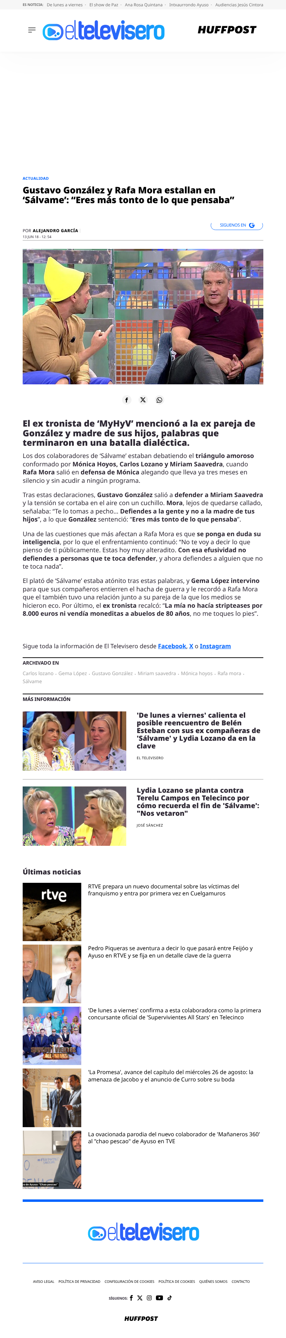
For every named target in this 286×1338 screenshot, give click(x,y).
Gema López (73, 674)
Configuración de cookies (130, 1281)
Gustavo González (112, 674)
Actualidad (36, 178)
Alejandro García (55, 231)
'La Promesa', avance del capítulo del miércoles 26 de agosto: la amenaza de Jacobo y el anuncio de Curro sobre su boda (171, 1076)
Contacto (241, 1281)
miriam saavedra (157, 674)
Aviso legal (43, 1281)
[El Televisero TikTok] (169, 1298)
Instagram (215, 646)
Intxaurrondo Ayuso (189, 5)
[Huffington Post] (227, 30)
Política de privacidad (79, 1281)
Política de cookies (177, 1281)
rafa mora (229, 674)
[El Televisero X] (140, 1298)
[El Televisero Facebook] (131, 1298)
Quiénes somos (213, 1281)
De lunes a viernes (65, 5)
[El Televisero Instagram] (149, 1298)
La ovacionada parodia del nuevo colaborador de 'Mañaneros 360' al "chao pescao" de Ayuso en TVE (174, 1138)
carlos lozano (38, 674)
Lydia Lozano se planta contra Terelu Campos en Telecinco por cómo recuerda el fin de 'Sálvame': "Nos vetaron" (198, 801)
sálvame (32, 682)
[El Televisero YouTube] (159, 1298)
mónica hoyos (197, 674)
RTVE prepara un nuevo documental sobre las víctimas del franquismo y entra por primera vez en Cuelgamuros (163, 890)
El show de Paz (104, 5)
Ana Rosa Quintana (144, 5)
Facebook (172, 646)
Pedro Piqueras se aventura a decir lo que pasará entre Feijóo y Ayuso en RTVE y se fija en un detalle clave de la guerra (170, 952)
